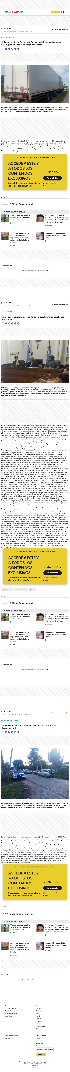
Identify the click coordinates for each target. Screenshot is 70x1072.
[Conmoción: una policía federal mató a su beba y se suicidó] (40, 236)
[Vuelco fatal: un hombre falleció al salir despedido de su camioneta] (5, 218)
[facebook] (9, 49)
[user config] (62, 12)
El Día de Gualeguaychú (21, 204)
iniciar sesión (30, 270)
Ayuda (44, 1063)
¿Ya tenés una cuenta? (50, 184)
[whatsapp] (6, 49)
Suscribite (56, 12)
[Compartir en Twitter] (12, 49)
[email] (15, 49)
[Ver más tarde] (2, 48)
